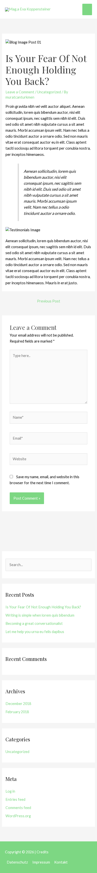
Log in (10, 791)
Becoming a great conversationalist (34, 623)
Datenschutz (17, 862)
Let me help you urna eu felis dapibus (34, 632)
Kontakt (61, 862)
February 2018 (17, 712)
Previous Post (48, 301)
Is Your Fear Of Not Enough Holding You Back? (43, 607)
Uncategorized (49, 92)
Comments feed (18, 808)
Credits (42, 852)
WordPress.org (18, 816)
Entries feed (15, 799)
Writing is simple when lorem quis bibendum (39, 615)
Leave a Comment (19, 92)
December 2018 (18, 703)
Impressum (41, 862)
